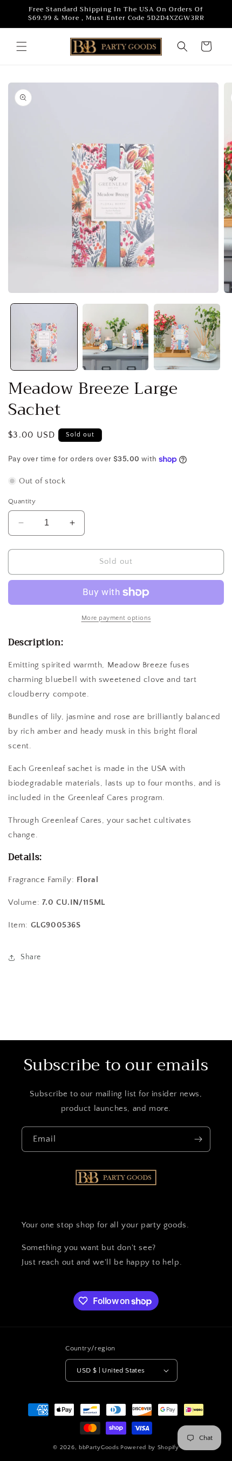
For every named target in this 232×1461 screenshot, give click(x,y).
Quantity (22, 501)
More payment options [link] (116, 618)
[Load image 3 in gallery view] (187, 337)
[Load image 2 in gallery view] (116, 337)
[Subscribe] (198, 1139)
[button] (21, 46)
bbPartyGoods (99, 1447)
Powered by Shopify (149, 1447)
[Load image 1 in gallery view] (44, 337)
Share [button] (31, 957)
